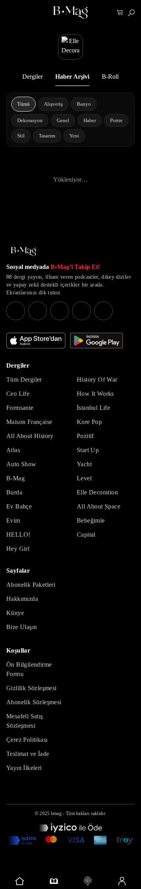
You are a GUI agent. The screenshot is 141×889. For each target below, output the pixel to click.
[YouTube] (37, 310)
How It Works (95, 393)
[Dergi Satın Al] (53, 881)
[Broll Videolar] (87, 881)
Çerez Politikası (26, 739)
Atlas (13, 450)
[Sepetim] (120, 12)
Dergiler (32, 76)
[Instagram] (15, 310)
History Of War (97, 379)
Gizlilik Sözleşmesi (31, 688)
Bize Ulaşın (21, 627)
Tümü (23, 104)
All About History (30, 436)
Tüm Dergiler (24, 379)
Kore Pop (89, 421)
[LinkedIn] (81, 310)
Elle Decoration (97, 492)
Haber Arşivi (72, 76)
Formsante (20, 407)
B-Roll (110, 76)
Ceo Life (17, 393)
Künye (15, 612)
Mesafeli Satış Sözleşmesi (24, 721)
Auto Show (21, 464)
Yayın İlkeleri (24, 768)
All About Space (98, 506)
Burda (14, 492)
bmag (56, 813)
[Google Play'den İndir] (96, 340)
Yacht (84, 464)
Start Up (88, 450)
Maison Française (29, 421)
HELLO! (18, 534)
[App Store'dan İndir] (35, 340)
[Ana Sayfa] (23, 251)
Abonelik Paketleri (30, 584)
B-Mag (15, 478)
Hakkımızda (22, 598)
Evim (13, 520)
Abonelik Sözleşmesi (33, 702)
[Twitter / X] (59, 310)
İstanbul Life (93, 407)
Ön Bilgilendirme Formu (29, 669)
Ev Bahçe (19, 506)
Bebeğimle (91, 520)
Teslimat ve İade (27, 753)
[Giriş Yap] (121, 881)
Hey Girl (17, 548)
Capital (86, 534)
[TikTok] (103, 310)
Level (84, 478)
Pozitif (85, 436)
